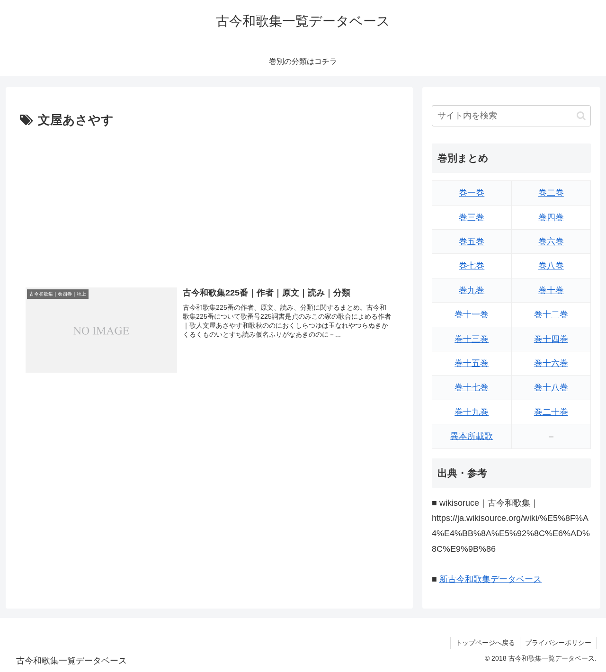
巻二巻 (551, 192)
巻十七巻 (471, 387)
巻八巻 (551, 265)
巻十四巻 (551, 339)
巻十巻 (551, 290)
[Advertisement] (209, 202)
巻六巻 (551, 241)
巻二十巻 (551, 412)
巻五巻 (471, 241)
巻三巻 (471, 217)
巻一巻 (471, 192)
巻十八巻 (551, 387)
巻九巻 (471, 290)
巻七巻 (471, 265)
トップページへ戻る (485, 642)
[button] (581, 115)
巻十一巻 (471, 314)
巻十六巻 (551, 363)
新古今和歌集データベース (490, 579)
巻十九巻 (471, 412)
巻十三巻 (471, 339)
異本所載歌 (471, 436)
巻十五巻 (471, 363)
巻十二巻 (551, 314)
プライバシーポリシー (558, 642)
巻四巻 (551, 217)
